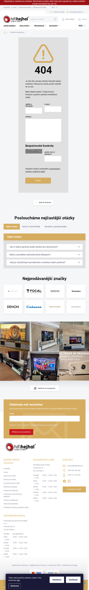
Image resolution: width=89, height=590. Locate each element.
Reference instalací (10, 487)
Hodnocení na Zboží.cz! (20, 565)
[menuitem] (10, 25)
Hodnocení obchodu (11, 490)
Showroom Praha (39, 7)
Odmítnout (56, 580)
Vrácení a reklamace (11, 500)
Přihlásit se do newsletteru (21, 432)
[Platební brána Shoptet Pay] (36, 573)
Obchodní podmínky (11, 504)
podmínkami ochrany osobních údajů (44, 425)
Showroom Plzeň (25, 7)
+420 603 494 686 (73, 470)
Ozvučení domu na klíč (12, 483)
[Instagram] (69, 481)
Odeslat (38, 180)
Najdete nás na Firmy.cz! (38, 565)
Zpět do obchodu (45, 202)
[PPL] (52, 573)
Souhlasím (73, 580)
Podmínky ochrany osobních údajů (16, 507)
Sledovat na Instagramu (46, 388)
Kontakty (7, 7)
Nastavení (15, 586)
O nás (15, 7)
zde (18, 580)
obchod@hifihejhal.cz (75, 466)
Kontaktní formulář (74, 489)
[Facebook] (64, 481)
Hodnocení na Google (69, 565)
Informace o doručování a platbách (13, 495)
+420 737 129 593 (73, 475)
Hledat (55, 19)
